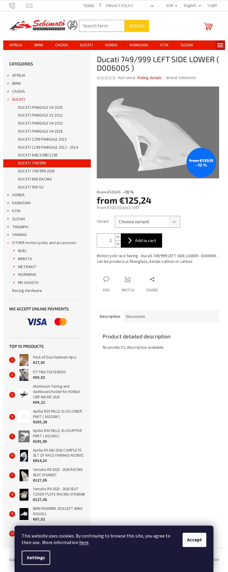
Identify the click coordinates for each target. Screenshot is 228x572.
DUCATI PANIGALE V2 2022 (40, 115)
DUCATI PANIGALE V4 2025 (40, 108)
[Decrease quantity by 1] (118, 244)
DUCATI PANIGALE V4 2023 (40, 123)
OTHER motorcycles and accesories (44, 243)
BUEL (22, 251)
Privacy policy (119, 6)
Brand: (181, 78)
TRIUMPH (20, 227)
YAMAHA (19, 235)
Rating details (149, 78)
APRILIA (18, 75)
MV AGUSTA (28, 283)
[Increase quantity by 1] (118, 237)
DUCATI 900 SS (31, 187)
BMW (16, 84)
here (83, 542)
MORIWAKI (27, 275)
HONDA (18, 195)
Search (136, 25)
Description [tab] (110, 317)
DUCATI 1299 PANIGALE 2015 (42, 139)
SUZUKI (18, 219)
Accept (194, 540)
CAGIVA (18, 92)
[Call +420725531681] (18, 5)
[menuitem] (15, 45)
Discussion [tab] (135, 317)
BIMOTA (25, 259)
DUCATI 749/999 (32, 163)
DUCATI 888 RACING (35, 179)
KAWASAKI (21, 203)
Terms (88, 6)
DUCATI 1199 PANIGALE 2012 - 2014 (48, 147)
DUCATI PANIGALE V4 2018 (40, 131)
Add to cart (145, 240)
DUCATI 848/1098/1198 (38, 155)
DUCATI (18, 100)
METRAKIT (27, 267)
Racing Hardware (27, 291)
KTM (16, 211)
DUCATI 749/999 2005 (36, 171)
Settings (36, 557)
